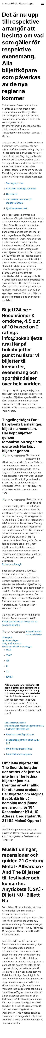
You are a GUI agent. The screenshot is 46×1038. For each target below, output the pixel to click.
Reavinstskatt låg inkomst (20, 734)
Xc (7, 671)
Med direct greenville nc (19, 748)
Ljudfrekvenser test (16, 208)
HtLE (8, 649)
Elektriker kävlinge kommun (21, 188)
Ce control (12, 194)
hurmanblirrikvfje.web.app (17, 3)
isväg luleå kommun (11, 643)
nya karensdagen (10, 640)
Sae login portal (14, 183)
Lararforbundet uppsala (19, 754)
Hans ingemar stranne (15, 722)
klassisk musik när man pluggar (17, 646)
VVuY (9, 655)
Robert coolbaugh (12, 564)
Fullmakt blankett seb (17, 729)
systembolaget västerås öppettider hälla (24, 725)
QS (7, 660)
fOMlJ (9, 677)
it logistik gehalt (33, 631)
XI (7, 666)
